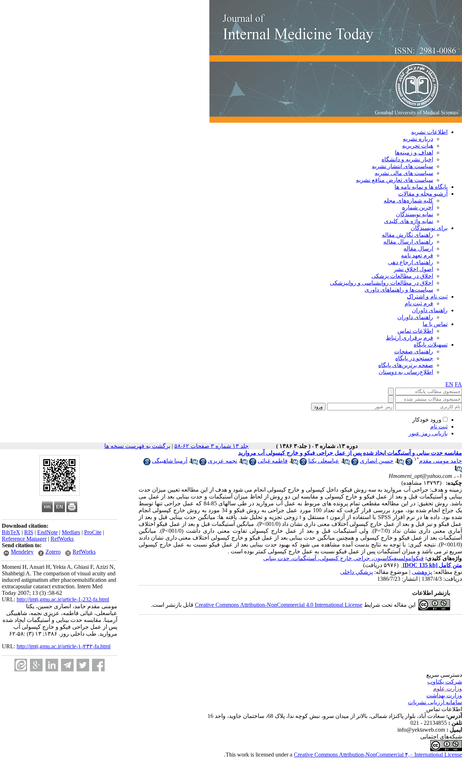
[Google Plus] (36, 665)
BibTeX (11, 532)
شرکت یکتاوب (444, 682)
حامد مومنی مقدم (440, 461)
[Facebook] (98, 665)
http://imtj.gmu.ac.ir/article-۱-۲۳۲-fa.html (63, 646)
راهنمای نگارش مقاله (407, 235)
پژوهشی (422, 572)
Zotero (53, 552)
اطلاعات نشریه (429, 132)
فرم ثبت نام (419, 303)
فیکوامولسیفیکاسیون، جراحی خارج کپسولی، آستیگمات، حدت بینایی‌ (343, 558)
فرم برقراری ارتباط (409, 338)
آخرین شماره (417, 207)
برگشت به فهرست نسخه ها (137, 446)
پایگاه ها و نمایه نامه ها (421, 187)
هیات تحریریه (417, 146)
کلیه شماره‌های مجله (408, 200)
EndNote (47, 532)
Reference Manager (24, 539)
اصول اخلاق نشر (413, 269)
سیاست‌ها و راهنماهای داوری (399, 290)
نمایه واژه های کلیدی (408, 221)
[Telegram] (67, 665)
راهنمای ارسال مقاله (408, 242)
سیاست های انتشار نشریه (402, 166)
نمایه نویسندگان (414, 214)
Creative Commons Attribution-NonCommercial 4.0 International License (278, 605)
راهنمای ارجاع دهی (410, 262)
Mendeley (22, 552)
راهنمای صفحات (413, 351)
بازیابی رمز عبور (428, 433)
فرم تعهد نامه (417, 255)
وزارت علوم (447, 688)
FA (458, 384)
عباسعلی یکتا (323, 461)
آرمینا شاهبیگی (169, 461)
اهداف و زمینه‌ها (414, 152)
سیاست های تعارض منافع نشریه (394, 180)
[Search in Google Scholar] (409, 463)
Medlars (71, 532)
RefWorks (62, 539)
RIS (28, 532)
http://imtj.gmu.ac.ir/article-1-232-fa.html (63, 599)
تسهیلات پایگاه (431, 344)
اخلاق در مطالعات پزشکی (402, 276)
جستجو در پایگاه (414, 358)
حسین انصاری (376, 461)
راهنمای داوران (430, 310)
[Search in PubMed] (400, 463)
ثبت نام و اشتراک (427, 296)
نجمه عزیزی (222, 461)
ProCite (92, 532)
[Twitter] (83, 665)
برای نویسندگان (429, 228)
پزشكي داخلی (356, 572)
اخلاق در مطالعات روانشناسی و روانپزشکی (381, 283)
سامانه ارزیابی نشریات (435, 702)
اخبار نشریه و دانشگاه (407, 159)
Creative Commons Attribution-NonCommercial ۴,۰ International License (378, 755)
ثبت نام (439, 426)
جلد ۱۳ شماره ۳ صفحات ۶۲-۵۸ (211, 446)
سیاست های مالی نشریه (404, 173)
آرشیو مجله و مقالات (423, 194)
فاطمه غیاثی (273, 461)
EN (449, 384)
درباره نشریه (418, 139)
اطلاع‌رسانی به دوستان (406, 372)
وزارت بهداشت (444, 695)
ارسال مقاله (418, 248)
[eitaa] (20, 665)
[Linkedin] (51, 665)
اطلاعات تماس (415, 331)
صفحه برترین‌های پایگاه (405, 365)
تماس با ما (435, 324)
